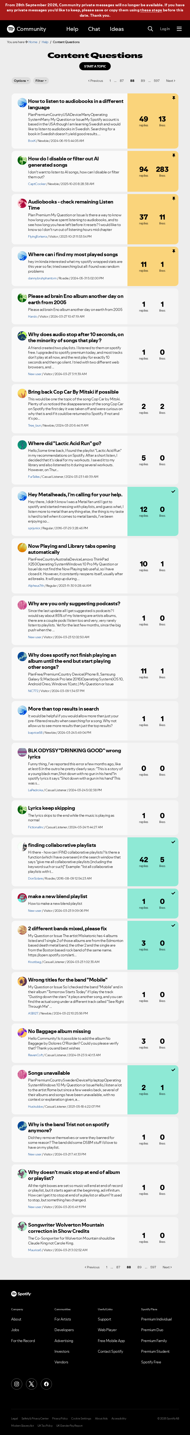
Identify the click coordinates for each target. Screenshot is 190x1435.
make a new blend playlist (57, 896)
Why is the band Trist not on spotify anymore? (68, 1127)
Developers (64, 1329)
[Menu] (179, 29)
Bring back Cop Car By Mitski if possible (73, 392)
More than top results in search (63, 709)
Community (31, 29)
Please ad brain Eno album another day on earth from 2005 (75, 299)
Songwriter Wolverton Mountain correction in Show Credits (66, 1228)
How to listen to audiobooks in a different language (75, 104)
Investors (62, 1351)
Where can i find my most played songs (73, 254)
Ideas (117, 29)
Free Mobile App (111, 1340)
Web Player (107, 1329)
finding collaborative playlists (62, 845)
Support (104, 1319)
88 (132, 80)
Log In (165, 28)
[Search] (150, 29)
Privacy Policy (59, 1418)
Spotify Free (151, 1362)
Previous (96, 80)
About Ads (101, 1418)
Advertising (63, 1340)
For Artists (62, 1319)
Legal (14, 1418)
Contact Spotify (110, 1351)
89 (143, 80)
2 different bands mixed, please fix (67, 928)
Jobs (15, 1329)
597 (157, 80)
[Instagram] (16, 1384)
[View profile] (22, 102)
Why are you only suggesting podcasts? (74, 603)
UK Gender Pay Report (69, 1426)
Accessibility (118, 1418)
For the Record (23, 1340)
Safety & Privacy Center (35, 1418)
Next (169, 80)
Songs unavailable (49, 1073)
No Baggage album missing (59, 1031)
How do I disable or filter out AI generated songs (63, 162)
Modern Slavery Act (22, 1426)
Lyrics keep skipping (51, 808)
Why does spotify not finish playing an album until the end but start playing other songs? (72, 661)
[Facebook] (46, 1384)
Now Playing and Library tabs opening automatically (71, 549)
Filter (39, 80)
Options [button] (20, 80)
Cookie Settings (81, 1418)
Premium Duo (152, 1329)
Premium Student (155, 1351)
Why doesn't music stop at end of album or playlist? (74, 1175)
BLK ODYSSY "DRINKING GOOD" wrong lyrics (74, 753)
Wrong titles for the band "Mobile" (67, 980)
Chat (94, 29)
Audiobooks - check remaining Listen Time (70, 205)
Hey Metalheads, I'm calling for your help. (75, 494)
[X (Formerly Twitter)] (31, 1384)
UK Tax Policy (45, 1426)
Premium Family (154, 1340)
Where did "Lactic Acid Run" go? (64, 443)
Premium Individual (156, 1319)
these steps (151, 10)
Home (32, 42)
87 (122, 80)
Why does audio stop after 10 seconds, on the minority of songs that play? (76, 337)
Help (72, 29)
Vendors (61, 1362)
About (16, 1319)
